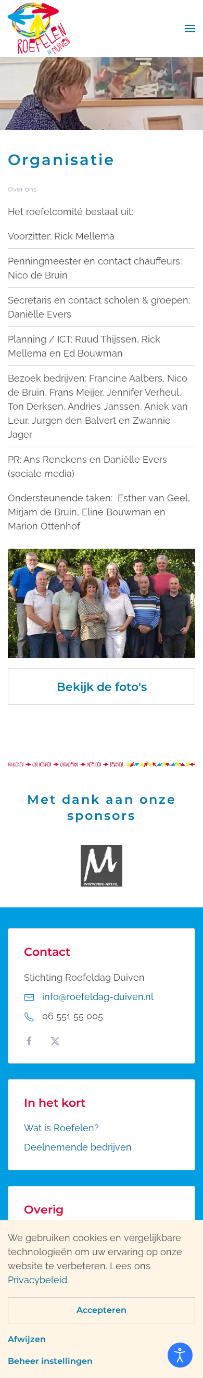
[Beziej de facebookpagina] (29, 1040)
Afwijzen (27, 1339)
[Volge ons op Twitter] (55, 1040)
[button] (190, 29)
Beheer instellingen (50, 1361)
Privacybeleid (37, 1279)
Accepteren (101, 1310)
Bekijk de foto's (102, 686)
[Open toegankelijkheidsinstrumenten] (180, 1355)
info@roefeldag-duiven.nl (98, 996)
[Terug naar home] (39, 29)
